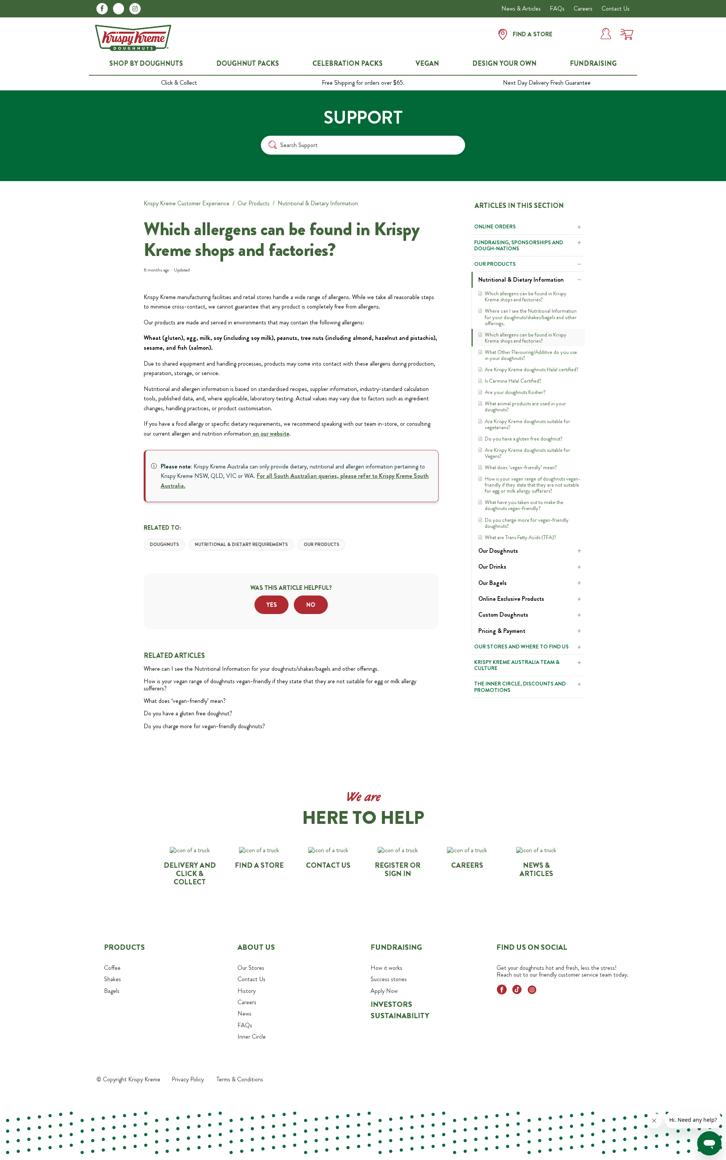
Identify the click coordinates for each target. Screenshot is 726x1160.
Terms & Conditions (240, 1079)
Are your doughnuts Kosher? (515, 392)
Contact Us (616, 8)
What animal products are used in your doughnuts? (525, 406)
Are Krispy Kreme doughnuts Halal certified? (532, 369)
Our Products (253, 203)
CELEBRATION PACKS (347, 64)
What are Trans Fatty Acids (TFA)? (520, 537)
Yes (272, 604)
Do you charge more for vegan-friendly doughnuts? (527, 523)
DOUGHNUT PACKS (247, 64)
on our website (270, 433)
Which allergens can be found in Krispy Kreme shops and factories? (525, 296)
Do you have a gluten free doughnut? (524, 438)
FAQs (557, 8)
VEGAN (427, 64)
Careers (583, 8)
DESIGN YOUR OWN (504, 64)
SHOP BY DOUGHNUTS (146, 64)
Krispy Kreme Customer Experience (187, 203)
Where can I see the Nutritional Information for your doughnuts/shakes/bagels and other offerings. (531, 317)
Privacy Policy (188, 1079)
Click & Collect (179, 82)
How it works (386, 967)
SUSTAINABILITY (400, 1015)
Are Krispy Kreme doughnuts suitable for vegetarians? (527, 424)
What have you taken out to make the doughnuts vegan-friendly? (524, 505)
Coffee (112, 967)
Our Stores (250, 967)
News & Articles (521, 8)
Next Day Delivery (547, 82)
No (310, 604)
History (246, 990)
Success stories (389, 979)
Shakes (112, 979)
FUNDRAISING (593, 64)
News (244, 1013)
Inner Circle (251, 1036)
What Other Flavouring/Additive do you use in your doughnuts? (531, 355)
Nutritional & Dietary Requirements (241, 544)
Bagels (111, 990)
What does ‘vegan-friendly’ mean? (521, 467)
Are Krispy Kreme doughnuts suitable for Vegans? (527, 453)
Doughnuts (164, 544)
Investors (391, 1004)
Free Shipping (363, 82)
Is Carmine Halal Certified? (513, 381)
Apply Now (384, 990)
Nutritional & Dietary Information (318, 203)
